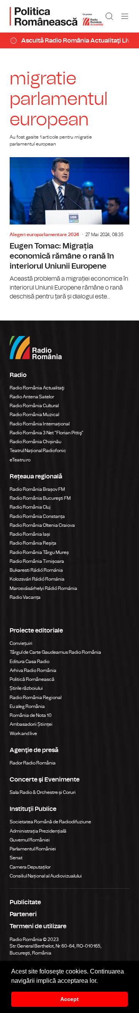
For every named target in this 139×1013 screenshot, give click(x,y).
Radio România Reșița (33, 543)
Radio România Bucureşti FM (40, 498)
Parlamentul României (33, 849)
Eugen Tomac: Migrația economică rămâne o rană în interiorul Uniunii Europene (69, 229)
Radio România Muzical (34, 414)
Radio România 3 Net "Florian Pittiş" (46, 432)
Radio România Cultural (34, 405)
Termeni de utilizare (38, 926)
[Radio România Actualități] (56, 16)
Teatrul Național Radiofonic (38, 450)
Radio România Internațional (40, 424)
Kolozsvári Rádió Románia (37, 579)
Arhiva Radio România (33, 670)
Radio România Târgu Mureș (39, 552)
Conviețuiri (21, 643)
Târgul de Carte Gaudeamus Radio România (55, 652)
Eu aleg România (27, 706)
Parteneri (23, 914)
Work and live (23, 733)
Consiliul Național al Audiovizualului (46, 876)
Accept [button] (69, 999)
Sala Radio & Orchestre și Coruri (43, 792)
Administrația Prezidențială (38, 831)
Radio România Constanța (37, 516)
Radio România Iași (30, 534)
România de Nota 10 (31, 715)
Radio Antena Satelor (32, 396)
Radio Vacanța (25, 597)
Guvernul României (30, 840)
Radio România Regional (35, 697)
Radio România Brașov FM (37, 489)
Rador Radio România (33, 763)
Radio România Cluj (30, 507)
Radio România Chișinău (35, 441)
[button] (100, 981)
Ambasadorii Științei (31, 724)
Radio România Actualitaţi (37, 388)
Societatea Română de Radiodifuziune (50, 821)
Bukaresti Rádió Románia (36, 570)
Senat (16, 857)
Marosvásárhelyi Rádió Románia (43, 588)
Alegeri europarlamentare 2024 (44, 234)
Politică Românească (32, 679)
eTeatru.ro (20, 460)
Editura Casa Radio (29, 661)
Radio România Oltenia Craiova (42, 525)
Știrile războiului (26, 688)
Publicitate (25, 902)
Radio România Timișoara (37, 561)
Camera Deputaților (30, 867)
